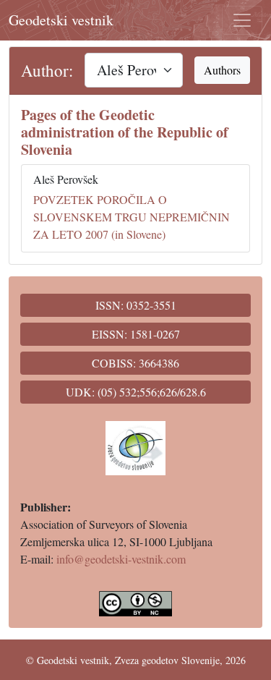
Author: (47, 70)
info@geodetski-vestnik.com (121, 558)
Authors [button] (222, 69)
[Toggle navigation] (242, 20)
